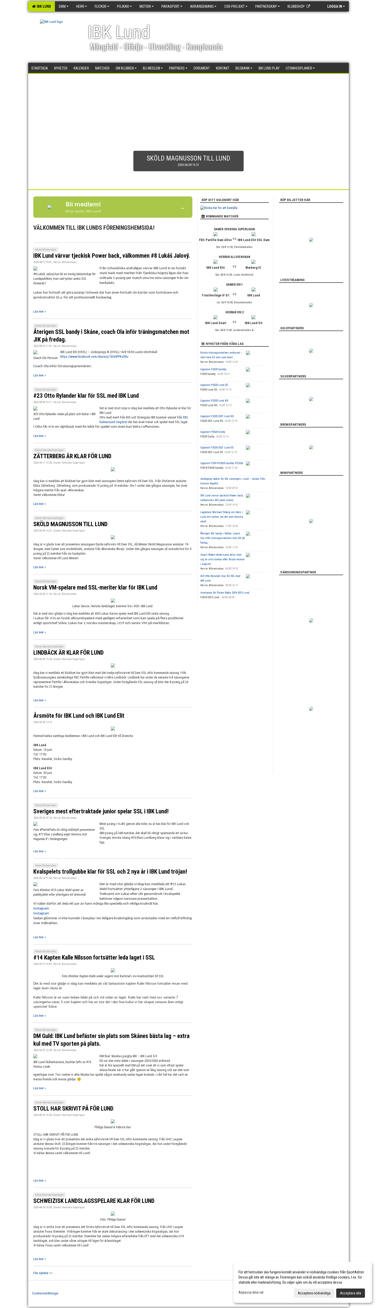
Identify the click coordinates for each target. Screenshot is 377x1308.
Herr (80, 6)
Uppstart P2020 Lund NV (214, 400)
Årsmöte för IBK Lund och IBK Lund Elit (78, 715)
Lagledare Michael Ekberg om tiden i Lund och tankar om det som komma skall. (221, 517)
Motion (145, 6)
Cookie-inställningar (45, 1293)
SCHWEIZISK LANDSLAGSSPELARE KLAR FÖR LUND (93, 1200)
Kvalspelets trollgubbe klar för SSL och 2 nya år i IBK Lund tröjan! (110, 871)
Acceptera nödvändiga (314, 1293)
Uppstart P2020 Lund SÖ (214, 385)
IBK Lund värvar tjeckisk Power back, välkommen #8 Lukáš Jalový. (111, 255)
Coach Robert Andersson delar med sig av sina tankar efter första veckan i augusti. (222, 559)
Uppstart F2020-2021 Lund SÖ (217, 447)
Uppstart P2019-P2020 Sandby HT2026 (221, 463)
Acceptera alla (350, 1293)
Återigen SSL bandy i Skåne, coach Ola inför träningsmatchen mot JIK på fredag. (222, 538)
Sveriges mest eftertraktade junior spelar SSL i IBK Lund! (101, 811)
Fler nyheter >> (42, 1273)
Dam (62, 6)
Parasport (170, 6)
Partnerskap (266, 6)
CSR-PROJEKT (234, 6)
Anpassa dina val (251, 1292)
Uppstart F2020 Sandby (213, 369)
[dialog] (302, 1282)
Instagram (41, 909)
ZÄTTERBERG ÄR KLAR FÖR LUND (72, 456)
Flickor (100, 6)
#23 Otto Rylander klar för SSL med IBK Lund (86, 395)
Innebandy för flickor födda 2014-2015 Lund (224, 592)
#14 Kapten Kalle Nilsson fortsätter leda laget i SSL (94, 957)
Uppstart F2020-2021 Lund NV (217, 416)
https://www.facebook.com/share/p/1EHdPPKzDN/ (94, 356)
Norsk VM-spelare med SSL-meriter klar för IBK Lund (95, 587)
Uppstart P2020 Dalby (212, 432)
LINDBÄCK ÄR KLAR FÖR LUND (68, 652)
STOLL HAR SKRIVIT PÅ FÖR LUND (73, 1108)
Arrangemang (202, 6)
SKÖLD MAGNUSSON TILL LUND (70, 524)
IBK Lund (43, 6)
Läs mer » (39, 311)
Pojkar (123, 6)
